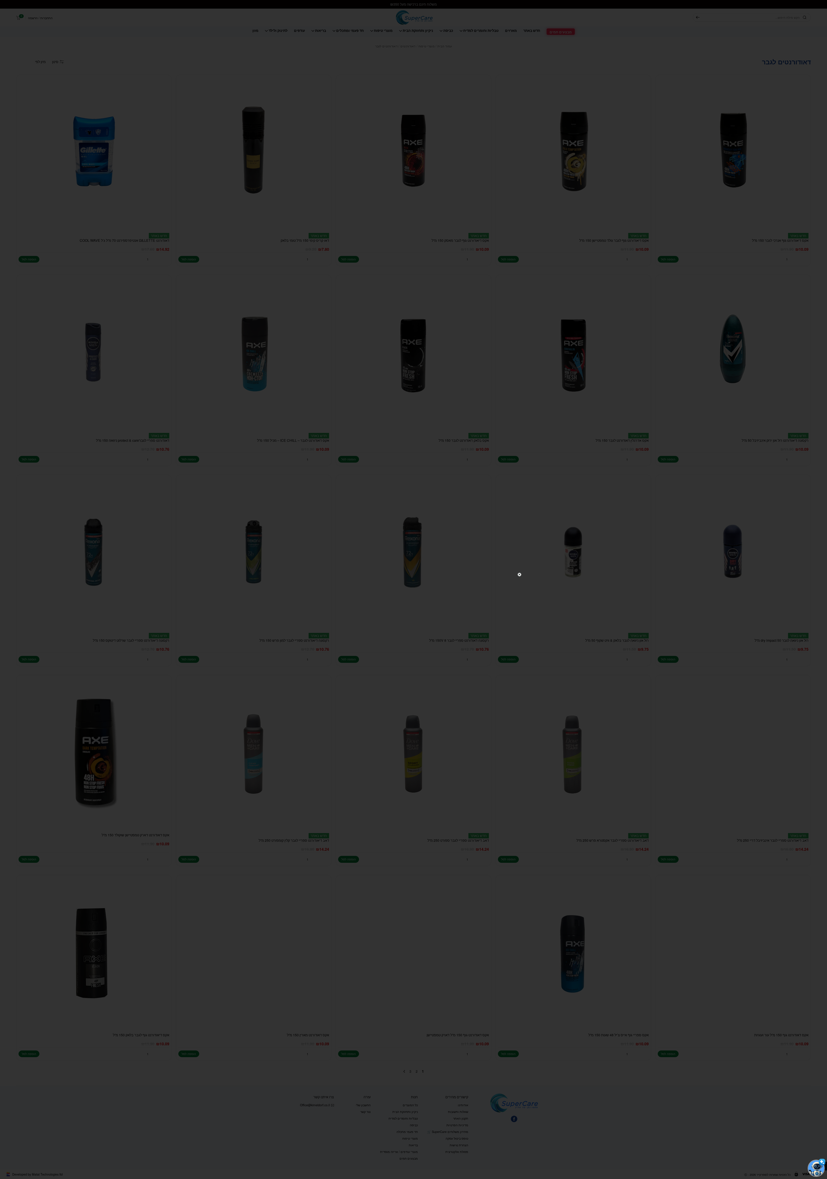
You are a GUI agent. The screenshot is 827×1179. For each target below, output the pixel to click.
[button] (816, 1168)
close (519, 574)
